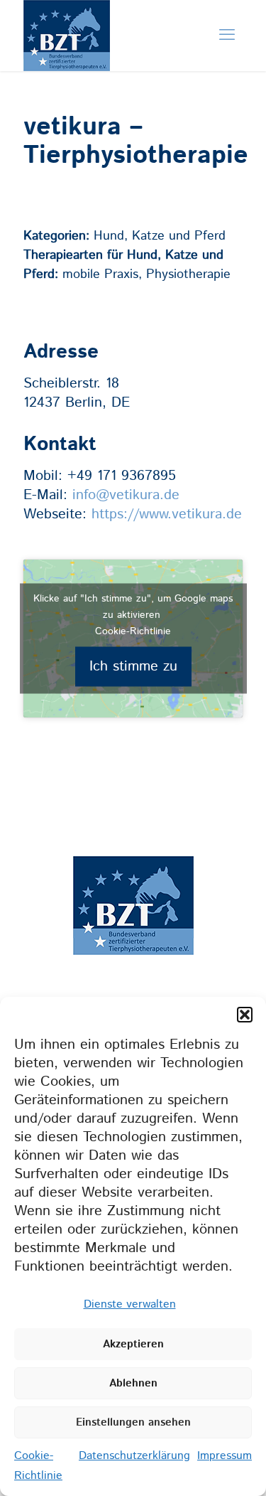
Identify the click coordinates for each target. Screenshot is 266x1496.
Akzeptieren (133, 1344)
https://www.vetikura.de (167, 514)
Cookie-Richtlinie (133, 631)
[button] (245, 1015)
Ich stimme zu (133, 666)
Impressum (224, 1456)
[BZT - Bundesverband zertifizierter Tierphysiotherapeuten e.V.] (66, 61)
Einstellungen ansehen (133, 1422)
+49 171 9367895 (121, 476)
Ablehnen (133, 1383)
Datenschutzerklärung (134, 1456)
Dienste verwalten (130, 1304)
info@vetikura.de (125, 495)
